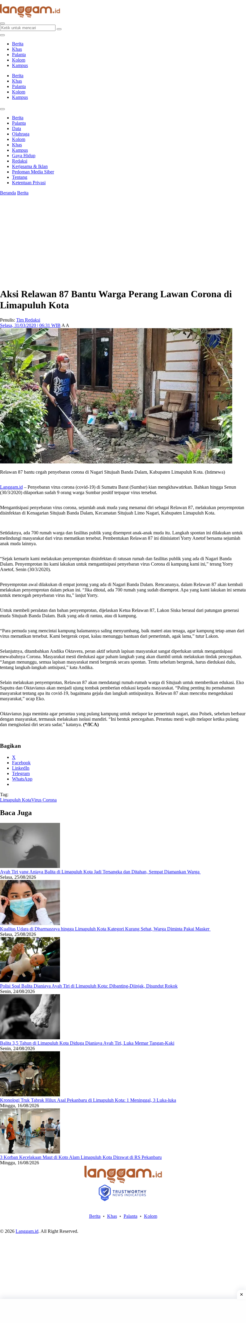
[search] (2, 23)
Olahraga (20, 133)
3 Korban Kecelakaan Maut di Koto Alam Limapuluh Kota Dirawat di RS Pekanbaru (81, 1157)
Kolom (18, 60)
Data (16, 128)
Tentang (19, 177)
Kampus (20, 65)
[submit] (59, 29)
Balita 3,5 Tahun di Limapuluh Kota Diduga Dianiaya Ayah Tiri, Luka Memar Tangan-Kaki (87, 1043)
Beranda (8, 192)
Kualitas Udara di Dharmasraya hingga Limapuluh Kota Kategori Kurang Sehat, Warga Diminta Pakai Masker (105, 928)
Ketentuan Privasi (29, 182)
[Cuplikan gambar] (30, 866)
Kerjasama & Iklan (30, 166)
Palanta (19, 54)
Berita (17, 43)
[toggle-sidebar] (2, 35)
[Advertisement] (123, 1310)
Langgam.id (11, 487)
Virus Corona (44, 799)
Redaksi (19, 160)
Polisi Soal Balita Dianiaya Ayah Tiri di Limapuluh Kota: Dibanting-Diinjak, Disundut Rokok (89, 985)
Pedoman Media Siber (33, 171)
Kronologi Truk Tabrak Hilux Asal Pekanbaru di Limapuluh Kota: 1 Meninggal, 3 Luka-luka (88, 1100)
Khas (17, 49)
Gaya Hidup (23, 155)
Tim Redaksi (28, 319)
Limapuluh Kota (15, 799)
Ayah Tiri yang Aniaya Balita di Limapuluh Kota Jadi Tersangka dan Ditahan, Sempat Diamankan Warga (100, 871)
